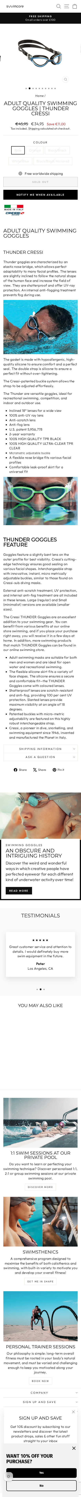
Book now (40, 1380)
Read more (19, 890)
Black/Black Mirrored (53, 161)
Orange (35, 150)
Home (39, 96)
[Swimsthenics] (40, 1222)
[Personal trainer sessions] (40, 1316)
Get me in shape (40, 1281)
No (41, 1486)
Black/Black (57, 150)
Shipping (34, 128)
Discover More (40, 1187)
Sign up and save (39, 1402)
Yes (41, 1472)
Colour (40, 142)
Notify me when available (40, 194)
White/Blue (20, 161)
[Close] (74, 1448)
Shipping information (40, 749)
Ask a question (40, 757)
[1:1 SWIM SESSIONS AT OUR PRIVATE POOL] (40, 1123)
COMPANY (39, 1393)
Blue (18, 150)
